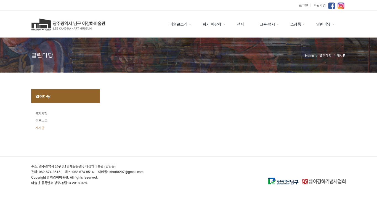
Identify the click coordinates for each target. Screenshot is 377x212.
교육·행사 (267, 24)
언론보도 (41, 120)
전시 (240, 24)
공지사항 (41, 113)
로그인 (305, 5)
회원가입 (320, 5)
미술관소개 (178, 24)
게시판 (39, 127)
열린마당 (323, 24)
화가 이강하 (212, 24)
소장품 (295, 24)
